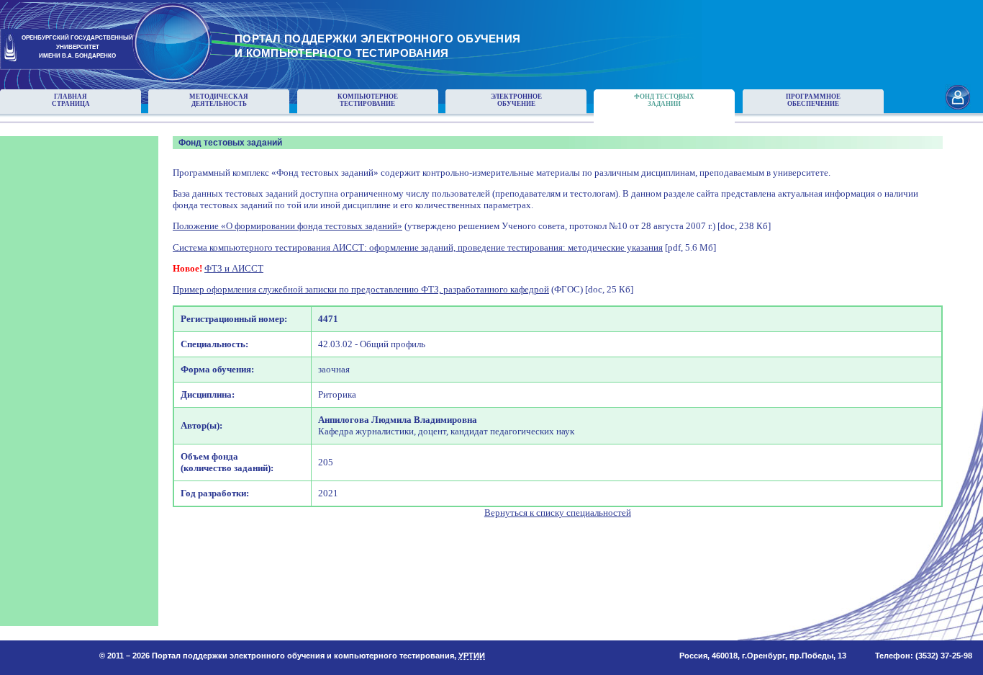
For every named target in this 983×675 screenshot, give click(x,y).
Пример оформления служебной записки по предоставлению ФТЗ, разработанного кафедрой (361, 289)
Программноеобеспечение (813, 100)
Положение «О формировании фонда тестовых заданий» (287, 225)
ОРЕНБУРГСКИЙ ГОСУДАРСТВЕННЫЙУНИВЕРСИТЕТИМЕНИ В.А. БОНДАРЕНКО (77, 47)
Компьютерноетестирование (368, 100)
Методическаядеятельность (218, 100)
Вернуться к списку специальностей (557, 512)
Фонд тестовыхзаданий (664, 100)
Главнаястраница (71, 100)
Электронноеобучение (516, 100)
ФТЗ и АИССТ (233, 268)
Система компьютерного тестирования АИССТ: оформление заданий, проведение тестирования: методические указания (418, 247)
